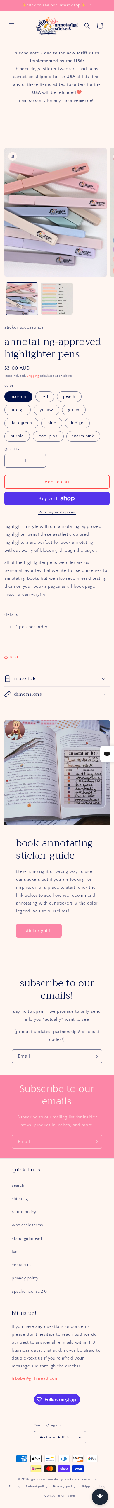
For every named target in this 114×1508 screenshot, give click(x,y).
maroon (18, 396)
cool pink (48, 436)
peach (69, 396)
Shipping (33, 376)
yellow (46, 410)
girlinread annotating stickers (54, 1479)
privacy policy (25, 1278)
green (74, 410)
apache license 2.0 (29, 1291)
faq (15, 1252)
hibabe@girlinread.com (35, 1378)
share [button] (15, 657)
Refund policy (37, 1486)
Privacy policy (64, 1486)
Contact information (59, 1495)
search (18, 1185)
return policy (24, 1212)
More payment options (57, 512)
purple (17, 436)
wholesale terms (27, 1225)
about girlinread (27, 1238)
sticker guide (39, 930)
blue (51, 423)
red (45, 396)
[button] (11, 25)
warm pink (83, 436)
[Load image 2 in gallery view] (57, 299)
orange (18, 410)
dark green (21, 423)
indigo (77, 423)
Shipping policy (93, 1486)
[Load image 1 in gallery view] (22, 299)
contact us (22, 1265)
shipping (20, 1198)
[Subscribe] (95, 1056)
